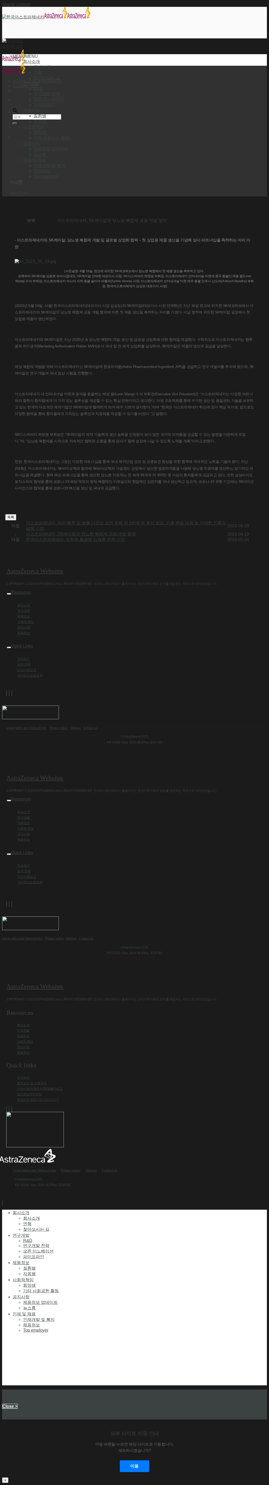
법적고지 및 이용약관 (32, 1083)
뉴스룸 (40, 154)
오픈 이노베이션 (49, 99)
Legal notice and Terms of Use (26, 728)
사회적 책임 (25, 622)
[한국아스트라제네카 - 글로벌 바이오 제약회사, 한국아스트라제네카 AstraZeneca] (46, 17)
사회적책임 (23, 1280)
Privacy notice (58, 728)
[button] (25, 56)
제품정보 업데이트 (51, 149)
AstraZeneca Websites (34, 570)
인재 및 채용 (24, 1314)
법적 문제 (24, 664)
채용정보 (42, 171)
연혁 (38, 72)
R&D (38, 89)
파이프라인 (44, 105)
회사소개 (42, 67)
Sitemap (75, 728)
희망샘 (40, 132)
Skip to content (16, 4)
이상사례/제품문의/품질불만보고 (40, 1089)
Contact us (90, 728)
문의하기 (23, 659)
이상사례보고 (26, 670)
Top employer (46, 176)
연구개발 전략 (47, 94)
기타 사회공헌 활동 (51, 138)
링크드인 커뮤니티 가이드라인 (38, 1100)
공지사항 (23, 627)
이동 (134, 1466)
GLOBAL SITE (25, 86)
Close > (9, 1406)
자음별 (40, 121)
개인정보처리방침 (29, 1094)
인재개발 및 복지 (49, 165)
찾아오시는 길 (47, 78)
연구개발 (23, 611)
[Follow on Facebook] (6, 693)
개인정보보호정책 (30, 675)
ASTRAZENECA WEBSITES (37, 81)
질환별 (40, 116)
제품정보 (23, 616)
